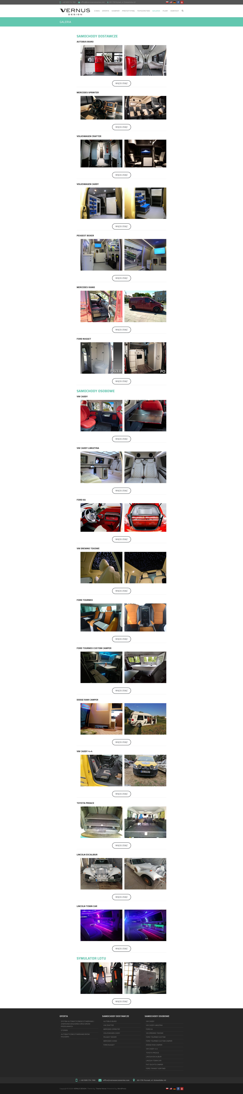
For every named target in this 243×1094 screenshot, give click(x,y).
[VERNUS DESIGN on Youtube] (181, 2)
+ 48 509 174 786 (69, 2)
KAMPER (115, 10)
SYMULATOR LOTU (91, 958)
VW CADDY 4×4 (152, 1048)
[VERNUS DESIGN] (75, 12)
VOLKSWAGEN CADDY (111, 1033)
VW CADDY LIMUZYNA (154, 1025)
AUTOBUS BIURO (110, 1021)
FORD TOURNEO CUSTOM (155, 1037)
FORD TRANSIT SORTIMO (155, 1068)
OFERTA (105, 10)
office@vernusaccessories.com (93, 2)
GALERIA (156, 10)
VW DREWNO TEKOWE (154, 1033)
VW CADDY (150, 1021)
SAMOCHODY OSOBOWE (96, 391)
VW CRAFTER (108, 1025)
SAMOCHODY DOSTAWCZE (97, 36)
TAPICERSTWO (143, 10)
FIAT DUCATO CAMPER (154, 1064)
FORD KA (149, 1029)
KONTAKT (174, 10)
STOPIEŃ (64, 1030)
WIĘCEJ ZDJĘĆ (121, 83)
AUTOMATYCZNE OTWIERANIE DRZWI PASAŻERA (75, 1035)
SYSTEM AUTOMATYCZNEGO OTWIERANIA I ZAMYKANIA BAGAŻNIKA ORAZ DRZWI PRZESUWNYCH (77, 1024)
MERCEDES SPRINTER (111, 1029)
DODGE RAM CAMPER (154, 1045)
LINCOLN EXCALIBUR (153, 1056)
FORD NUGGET (109, 1045)
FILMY (165, 10)
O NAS (97, 10)
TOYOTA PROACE (152, 1052)
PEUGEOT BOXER (110, 1037)
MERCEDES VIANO (110, 1041)
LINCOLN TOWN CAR (153, 1060)
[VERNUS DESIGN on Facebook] (178, 2)
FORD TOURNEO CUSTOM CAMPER (159, 1041)
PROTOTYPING (128, 10)
